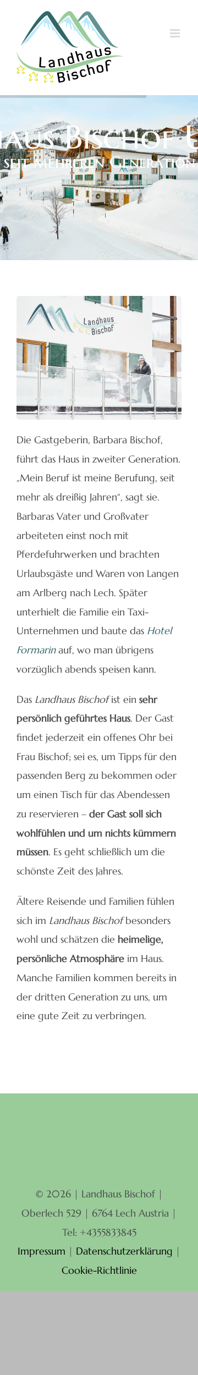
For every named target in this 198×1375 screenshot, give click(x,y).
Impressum (41, 1251)
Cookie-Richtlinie (99, 1270)
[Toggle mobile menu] (176, 33)
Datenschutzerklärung (124, 1251)
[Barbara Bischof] (99, 300)
